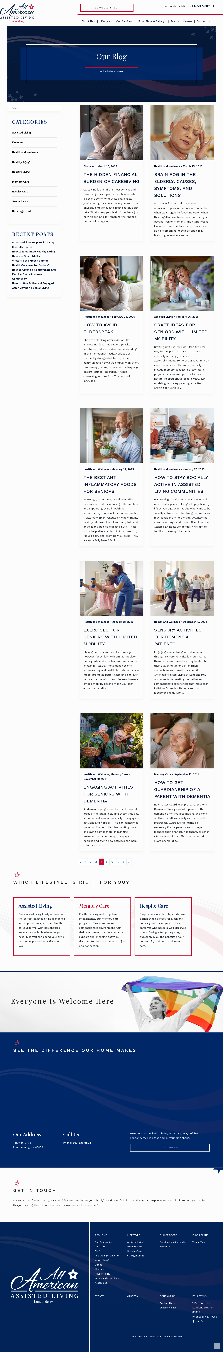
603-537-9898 (201, 6)
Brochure (165, 1246)
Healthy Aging (21, 162)
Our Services (124, 21)
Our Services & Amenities (173, 1242)
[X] (202, 1321)
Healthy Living (21, 171)
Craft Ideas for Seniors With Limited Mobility (181, 331)
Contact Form (167, 1303)
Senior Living (20, 201)
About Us (87, 21)
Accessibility (101, 1283)
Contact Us (204, 21)
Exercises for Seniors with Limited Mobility (110, 636)
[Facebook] (193, 1321)
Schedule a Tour (107, 7)
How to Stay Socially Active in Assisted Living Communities (181, 484)
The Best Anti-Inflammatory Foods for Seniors (110, 484)
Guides (98, 1264)
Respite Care (20, 191)
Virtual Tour (198, 1242)
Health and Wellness (25, 152)
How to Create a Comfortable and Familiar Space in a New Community (34, 274)
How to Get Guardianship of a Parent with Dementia (182, 789)
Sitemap (99, 1269)
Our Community (103, 1242)
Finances (17, 142)
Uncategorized (21, 211)
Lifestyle (105, 21)
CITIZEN (151, 1336)
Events (175, 21)
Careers (187, 21)
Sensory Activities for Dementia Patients (178, 636)
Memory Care (20, 181)
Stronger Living (135, 1255)
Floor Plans (200, 1235)
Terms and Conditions (107, 1278)
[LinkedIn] (198, 1321)
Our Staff (100, 1246)
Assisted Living (21, 132)
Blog (97, 1251)
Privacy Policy (102, 1273)
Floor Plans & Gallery (151, 21)
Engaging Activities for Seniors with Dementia (108, 794)
